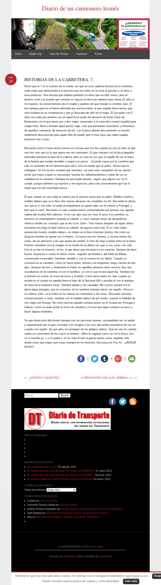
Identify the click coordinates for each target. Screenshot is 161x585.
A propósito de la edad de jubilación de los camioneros (91, 509)
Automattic (105, 556)
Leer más (131, 581)
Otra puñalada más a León (42, 466)
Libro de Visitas (58, 53)
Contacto (81, 53)
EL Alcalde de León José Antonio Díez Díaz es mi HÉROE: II (61, 470)
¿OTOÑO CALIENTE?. (42, 377)
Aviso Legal (96, 546)
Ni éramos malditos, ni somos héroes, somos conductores (60, 479)
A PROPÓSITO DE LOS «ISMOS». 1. (109, 377)
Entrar (98, 53)
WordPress (70, 556)
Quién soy (35, 53)
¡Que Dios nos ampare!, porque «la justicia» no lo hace (77, 513)
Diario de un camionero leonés (80, 8)
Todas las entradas (35, 489)
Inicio (18, 53)
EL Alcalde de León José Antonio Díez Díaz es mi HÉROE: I (61, 475)
